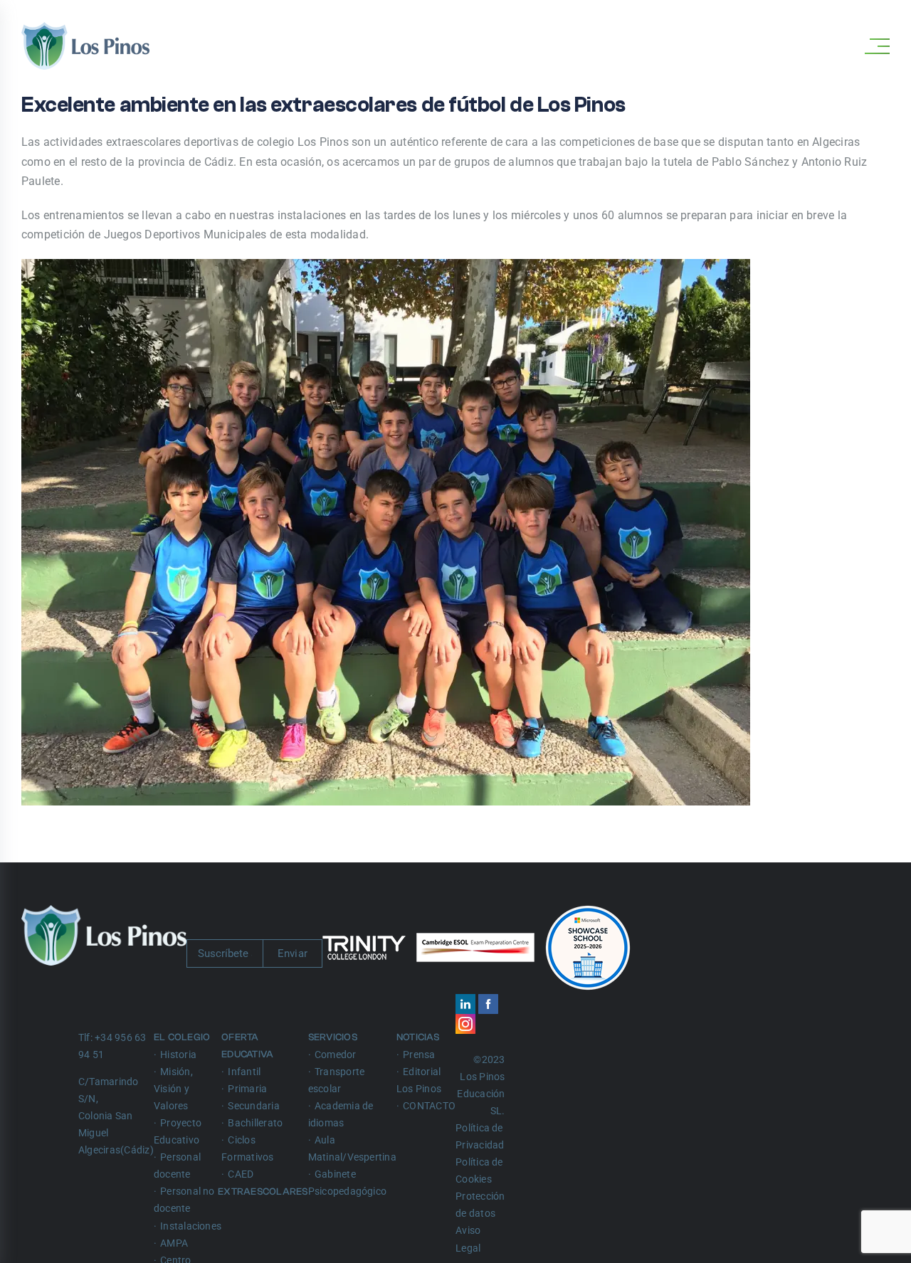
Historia (178, 1054)
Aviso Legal (468, 1239)
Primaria (247, 1088)
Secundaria (253, 1105)
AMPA (174, 1243)
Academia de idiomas (341, 1114)
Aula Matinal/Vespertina (352, 1148)
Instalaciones (190, 1226)
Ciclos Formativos (247, 1148)
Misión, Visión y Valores (173, 1088)
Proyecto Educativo (177, 1131)
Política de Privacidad (480, 1136)
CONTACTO (429, 1105)
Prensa (419, 1054)
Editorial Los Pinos (418, 1080)
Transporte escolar (336, 1080)
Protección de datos (480, 1204)
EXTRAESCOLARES (264, 1192)
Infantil (244, 1071)
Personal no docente (184, 1199)
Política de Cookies (479, 1170)
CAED (240, 1174)
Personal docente (177, 1165)
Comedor (336, 1054)
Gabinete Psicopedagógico (347, 1182)
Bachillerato (255, 1123)
